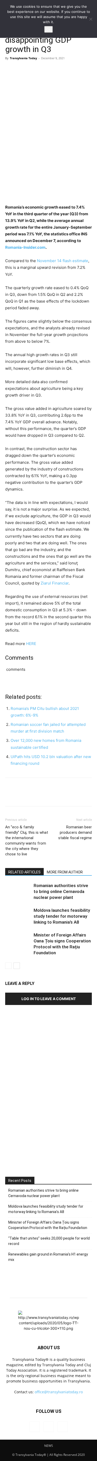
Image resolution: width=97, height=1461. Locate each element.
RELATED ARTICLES (24, 872)
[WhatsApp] (46, 70)
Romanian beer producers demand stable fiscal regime (75, 832)
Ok (48, 29)
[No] (90, 19)
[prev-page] (8, 965)
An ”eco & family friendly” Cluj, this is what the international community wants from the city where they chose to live (26, 840)
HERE (31, 643)
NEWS (48, 1445)
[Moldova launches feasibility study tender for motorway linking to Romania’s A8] (18, 916)
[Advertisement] (48, 1108)
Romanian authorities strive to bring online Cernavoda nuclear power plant (61, 891)
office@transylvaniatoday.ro (59, 1391)
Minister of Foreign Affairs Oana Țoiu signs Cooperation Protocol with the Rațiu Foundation (47, 1225)
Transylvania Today (23, 58)
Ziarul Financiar (55, 583)
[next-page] (16, 965)
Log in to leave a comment (48, 998)
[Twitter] (22, 70)
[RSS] (48, 1427)
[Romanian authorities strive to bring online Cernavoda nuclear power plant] (18, 891)
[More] (58, 70)
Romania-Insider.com (25, 247)
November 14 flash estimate (62, 260)
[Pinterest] (34, 70)
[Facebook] (10, 70)
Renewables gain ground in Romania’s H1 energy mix (48, 1257)
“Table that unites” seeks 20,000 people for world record (49, 1241)
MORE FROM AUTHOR (65, 872)
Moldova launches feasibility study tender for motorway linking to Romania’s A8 (62, 916)
